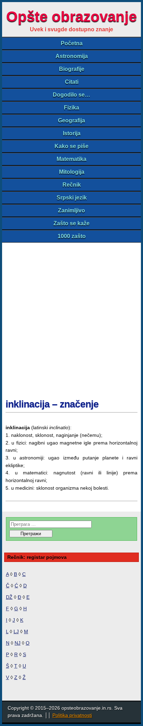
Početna (72, 43)
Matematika (71, 159)
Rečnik (71, 185)
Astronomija (72, 56)
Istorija (72, 133)
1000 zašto (72, 236)
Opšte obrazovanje (71, 16)
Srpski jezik (72, 198)
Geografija (71, 120)
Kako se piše (71, 146)
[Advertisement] (71, 317)
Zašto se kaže (71, 223)
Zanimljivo (71, 210)
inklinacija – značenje (52, 404)
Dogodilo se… (71, 95)
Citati (71, 82)
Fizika (71, 108)
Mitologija (71, 172)
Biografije (71, 69)
